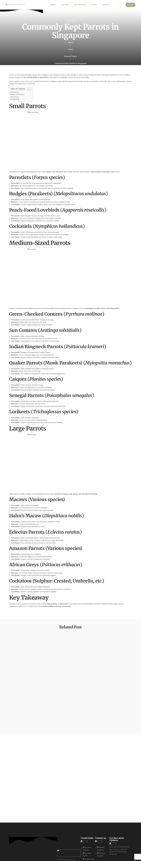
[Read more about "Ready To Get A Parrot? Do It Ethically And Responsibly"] (18, 698)
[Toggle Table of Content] (28, 89)
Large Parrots (14, 97)
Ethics (13, 701)
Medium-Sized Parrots (17, 94)
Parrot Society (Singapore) (23, 644)
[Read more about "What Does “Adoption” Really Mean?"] (18, 637)
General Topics (70, 21)
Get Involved (15, 639)
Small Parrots (14, 92)
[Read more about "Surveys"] (16, 668)
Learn (70, 49)
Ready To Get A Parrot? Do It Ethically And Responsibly (39, 710)
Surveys (16, 679)
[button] (130, 5)
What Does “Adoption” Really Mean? (30, 649)
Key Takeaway (14, 99)
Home (70, 42)
